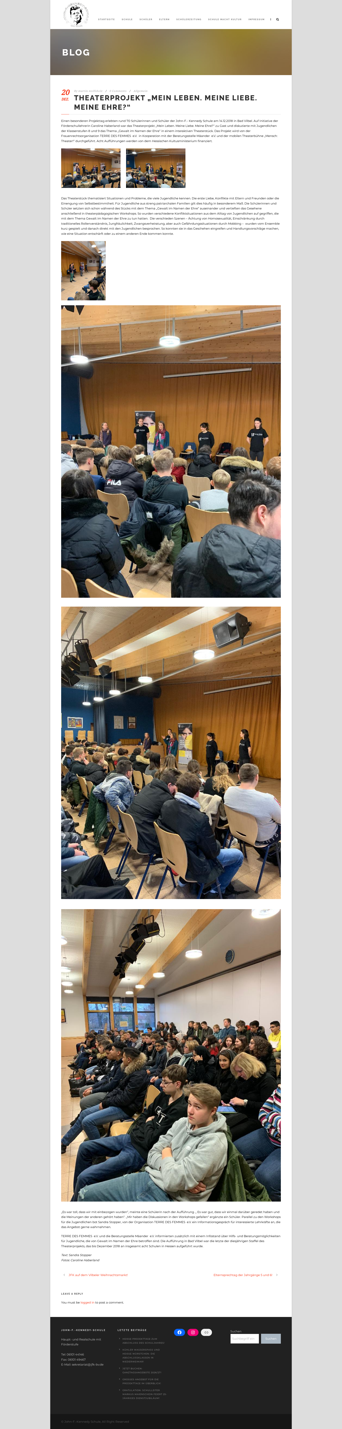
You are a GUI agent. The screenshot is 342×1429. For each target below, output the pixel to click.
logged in (87, 1302)
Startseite (106, 19)
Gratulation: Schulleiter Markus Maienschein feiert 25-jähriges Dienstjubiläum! (145, 1394)
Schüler (146, 19)
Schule (127, 19)
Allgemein (140, 91)
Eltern (164, 19)
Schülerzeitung (188, 19)
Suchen (235, 1331)
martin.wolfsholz (90, 91)
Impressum (256, 19)
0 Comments (117, 91)
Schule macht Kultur (225, 19)
